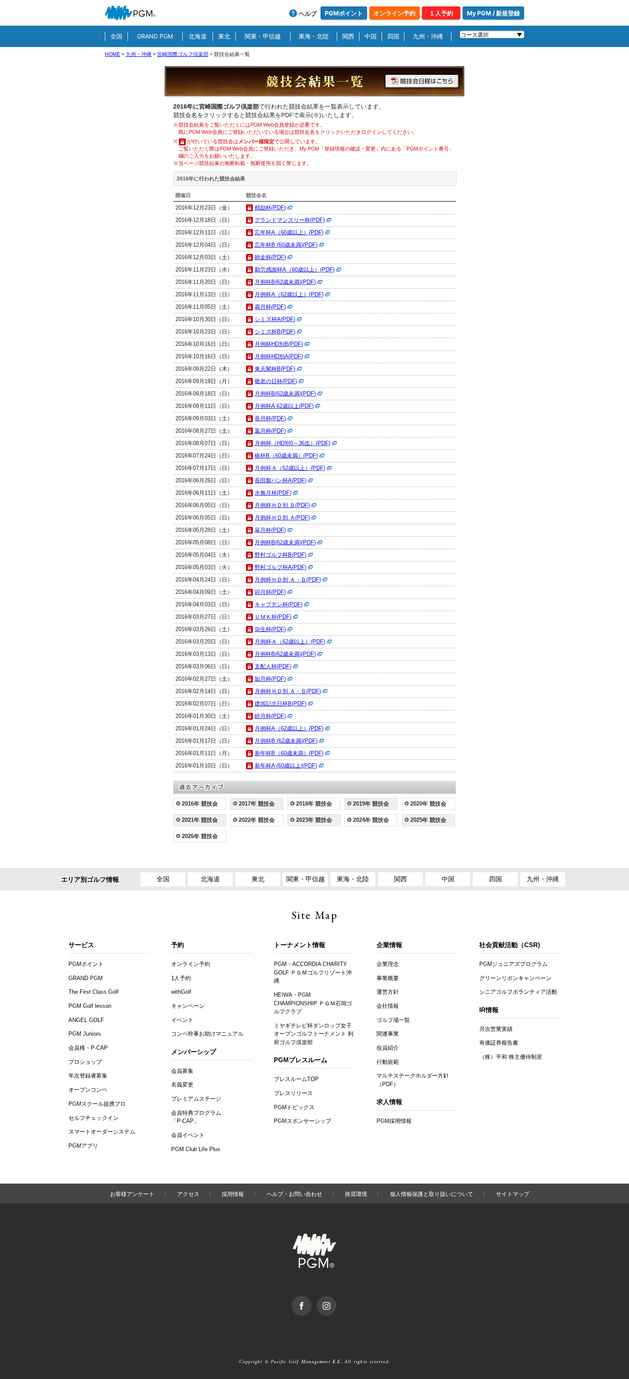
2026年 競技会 (200, 836)
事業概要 (388, 978)
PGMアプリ (83, 1146)
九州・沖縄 (428, 36)
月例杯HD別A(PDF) (279, 356)
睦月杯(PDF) (270, 716)
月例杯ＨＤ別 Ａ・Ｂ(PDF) (288, 579)
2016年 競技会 (200, 803)
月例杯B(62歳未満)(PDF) (285, 282)
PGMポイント (344, 13)
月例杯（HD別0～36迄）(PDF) (292, 443)
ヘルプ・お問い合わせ (294, 1194)
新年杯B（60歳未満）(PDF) (289, 753)
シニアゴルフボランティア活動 (518, 992)
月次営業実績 (496, 1029)
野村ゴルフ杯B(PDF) (280, 555)
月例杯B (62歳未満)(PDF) (286, 741)
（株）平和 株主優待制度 (510, 1057)
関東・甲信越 (263, 36)
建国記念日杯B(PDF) (280, 703)
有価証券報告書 (498, 1042)
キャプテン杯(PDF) (279, 604)
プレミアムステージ (196, 1099)
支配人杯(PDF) (273, 666)
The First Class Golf (93, 992)
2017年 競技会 (257, 803)
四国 (393, 36)
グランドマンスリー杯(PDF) (290, 220)
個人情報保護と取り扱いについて (431, 1194)
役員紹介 (388, 1048)
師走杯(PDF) (270, 257)
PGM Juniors (84, 1034)
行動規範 (388, 1062)
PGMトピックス (294, 1107)
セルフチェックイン (93, 1118)
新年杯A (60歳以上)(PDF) (286, 765)
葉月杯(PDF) (270, 431)
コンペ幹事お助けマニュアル (207, 1034)
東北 (224, 36)
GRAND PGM (155, 36)
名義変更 (182, 1084)
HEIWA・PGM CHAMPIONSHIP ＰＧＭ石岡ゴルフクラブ (313, 1003)
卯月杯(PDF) (270, 592)
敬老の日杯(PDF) (276, 381)
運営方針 (388, 992)
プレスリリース (293, 1093)
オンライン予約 (394, 13)
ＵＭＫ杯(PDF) (273, 617)
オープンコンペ (87, 1090)
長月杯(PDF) (270, 418)
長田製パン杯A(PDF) (280, 480)
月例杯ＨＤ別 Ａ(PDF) (282, 517)
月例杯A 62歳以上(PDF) (284, 406)
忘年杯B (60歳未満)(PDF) (286, 245)
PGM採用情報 (394, 1121)
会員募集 (182, 1071)
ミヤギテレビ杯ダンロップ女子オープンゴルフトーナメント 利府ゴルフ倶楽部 (313, 1033)
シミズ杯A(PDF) (275, 319)
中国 (371, 36)
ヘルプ (308, 13)
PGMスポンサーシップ (302, 1121)
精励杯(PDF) (270, 207)
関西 (348, 36)
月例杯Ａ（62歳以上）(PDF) (290, 468)
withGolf (181, 992)
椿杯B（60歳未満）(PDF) (286, 455)
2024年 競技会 (371, 820)
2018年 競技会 (314, 803)
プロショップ (85, 1062)
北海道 (198, 36)
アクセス (188, 1194)
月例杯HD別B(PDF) (279, 344)
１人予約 (441, 13)
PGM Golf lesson (89, 1006)
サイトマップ (512, 1194)
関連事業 (388, 1034)
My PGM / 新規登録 (493, 13)
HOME (112, 54)
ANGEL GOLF (86, 1020)
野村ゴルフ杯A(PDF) (280, 567)
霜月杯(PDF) (270, 307)
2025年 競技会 (428, 820)
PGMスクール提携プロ (97, 1104)
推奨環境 (356, 1194)
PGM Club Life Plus (195, 1149)
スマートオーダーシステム (101, 1131)
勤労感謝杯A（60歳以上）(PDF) (295, 269)
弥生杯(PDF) (270, 629)
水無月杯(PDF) (273, 493)
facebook (311, 1300)
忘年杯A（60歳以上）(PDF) (289, 232)
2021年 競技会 (200, 820)
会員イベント (188, 1135)
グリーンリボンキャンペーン (515, 978)
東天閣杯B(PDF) (275, 369)
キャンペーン (188, 1006)
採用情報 (233, 1194)
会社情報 (388, 1006)
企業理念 (388, 964)
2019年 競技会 (371, 803)
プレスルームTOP (296, 1079)
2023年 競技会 (314, 820)
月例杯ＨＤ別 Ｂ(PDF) (282, 505)
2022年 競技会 (257, 820)
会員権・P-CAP (88, 1048)
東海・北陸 (314, 36)
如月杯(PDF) (270, 679)
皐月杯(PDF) (270, 530)
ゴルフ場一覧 (393, 1020)
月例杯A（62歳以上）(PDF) (289, 294)
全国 (116, 36)
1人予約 (181, 978)
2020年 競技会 (428, 803)
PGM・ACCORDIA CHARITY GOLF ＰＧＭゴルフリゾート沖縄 (313, 972)
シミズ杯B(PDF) (275, 331)
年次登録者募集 (87, 1075)
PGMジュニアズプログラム (513, 964)
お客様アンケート (132, 1194)
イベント (182, 1020)
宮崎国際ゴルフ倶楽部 (182, 54)
